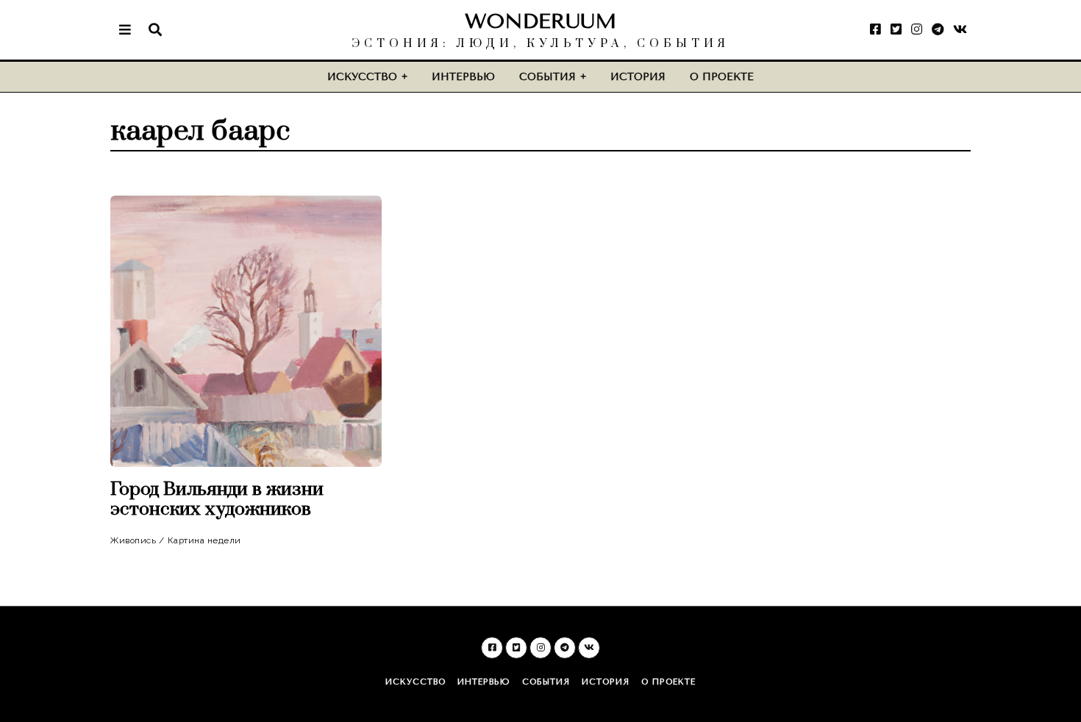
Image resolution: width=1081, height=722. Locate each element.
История (638, 77)
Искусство (362, 77)
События (547, 77)
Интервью (463, 77)
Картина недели (204, 540)
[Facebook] (875, 29)
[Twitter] (896, 29)
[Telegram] (937, 29)
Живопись (133, 540)
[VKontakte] (960, 29)
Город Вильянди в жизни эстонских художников (217, 499)
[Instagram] (916, 29)
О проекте (722, 77)
